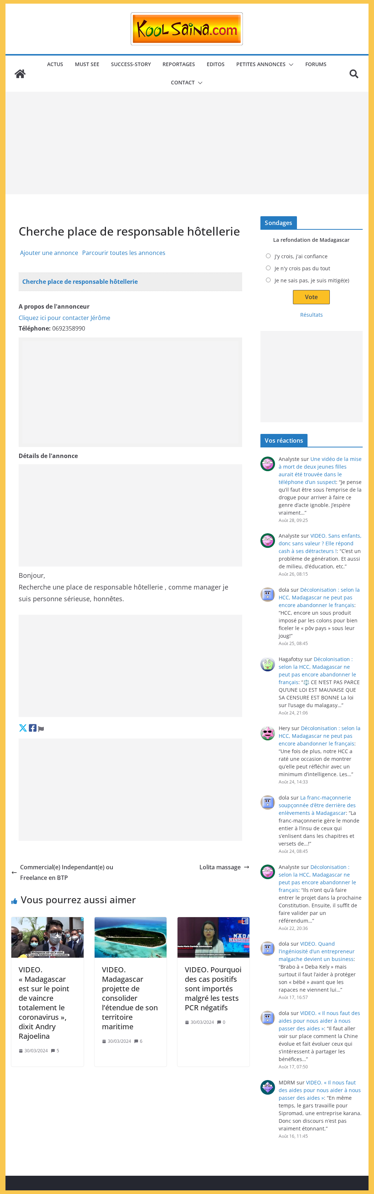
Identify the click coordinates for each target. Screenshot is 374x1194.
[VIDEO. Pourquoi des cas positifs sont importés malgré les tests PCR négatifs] (213, 937)
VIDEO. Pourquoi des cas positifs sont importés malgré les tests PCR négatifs (213, 988)
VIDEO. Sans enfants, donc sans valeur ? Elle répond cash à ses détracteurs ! (320, 543)
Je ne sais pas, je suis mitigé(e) (312, 280)
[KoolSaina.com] (20, 74)
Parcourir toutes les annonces (123, 253)
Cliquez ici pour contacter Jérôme (64, 318)
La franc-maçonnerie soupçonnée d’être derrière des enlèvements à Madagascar (317, 805)
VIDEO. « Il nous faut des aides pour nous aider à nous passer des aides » (319, 1021)
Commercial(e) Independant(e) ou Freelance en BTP (66, 872)
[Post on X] (23, 728)
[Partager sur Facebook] (33, 728)
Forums (316, 64)
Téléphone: (35, 328)
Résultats (311, 314)
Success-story (131, 64)
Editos (216, 64)
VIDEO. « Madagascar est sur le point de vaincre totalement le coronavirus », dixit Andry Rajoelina (44, 1003)
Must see (87, 64)
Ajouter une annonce (49, 253)
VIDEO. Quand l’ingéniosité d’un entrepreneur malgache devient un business (317, 951)
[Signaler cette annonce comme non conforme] (41, 728)
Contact (183, 82)
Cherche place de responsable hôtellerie (80, 282)
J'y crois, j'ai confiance (301, 256)
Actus (55, 64)
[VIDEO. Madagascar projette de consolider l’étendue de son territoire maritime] (131, 937)
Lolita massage (220, 867)
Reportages (179, 64)
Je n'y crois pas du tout (302, 268)
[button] (290, 64)
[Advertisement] (186, 143)
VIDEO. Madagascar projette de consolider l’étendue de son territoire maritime (130, 998)
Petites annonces (261, 64)
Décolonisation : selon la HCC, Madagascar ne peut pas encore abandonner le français (319, 597)
